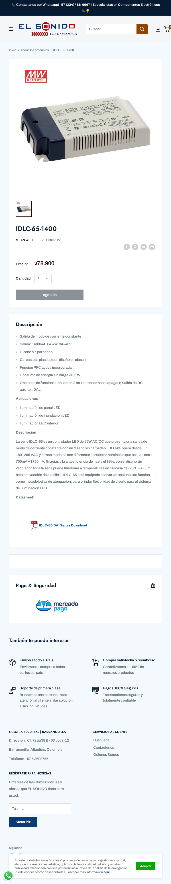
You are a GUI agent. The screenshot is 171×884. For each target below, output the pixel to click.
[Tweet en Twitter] (143, 246)
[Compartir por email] (152, 246)
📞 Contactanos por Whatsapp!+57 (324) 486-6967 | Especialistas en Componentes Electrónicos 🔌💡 (85, 8)
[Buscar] (142, 29)
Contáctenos (103, 747)
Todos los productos (35, 50)
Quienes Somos (106, 754)
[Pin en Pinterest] (135, 246)
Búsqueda (101, 740)
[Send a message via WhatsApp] (8, 876)
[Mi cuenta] (158, 29)
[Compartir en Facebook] (127, 246)
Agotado (50, 295)
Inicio (12, 50)
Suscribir (23, 822)
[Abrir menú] (11, 29)
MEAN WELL (25, 240)
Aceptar (145, 866)
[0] (167, 29)
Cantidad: (24, 278)
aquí (107, 872)
